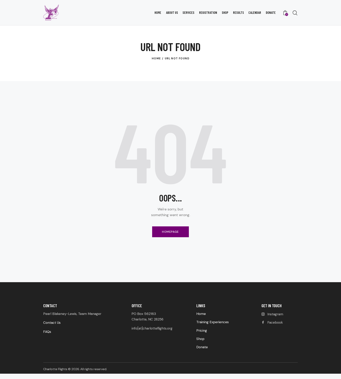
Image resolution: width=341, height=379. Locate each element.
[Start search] (295, 13)
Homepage (170, 231)
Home (156, 58)
